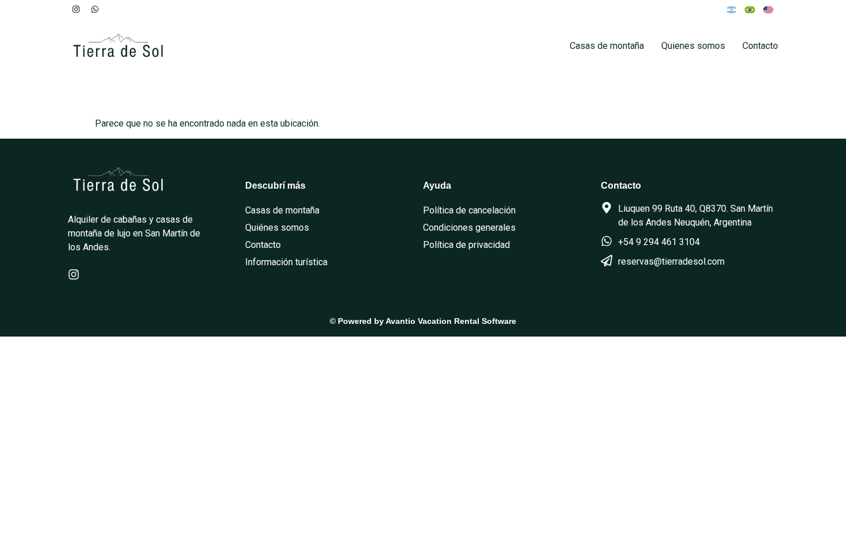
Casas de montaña (607, 45)
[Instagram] (76, 9)
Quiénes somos (277, 227)
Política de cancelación (469, 210)
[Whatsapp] (95, 9)
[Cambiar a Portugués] (750, 9)
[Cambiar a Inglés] (768, 9)
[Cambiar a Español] (731, 9)
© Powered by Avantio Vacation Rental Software (423, 321)
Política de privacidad (466, 244)
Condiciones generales (469, 227)
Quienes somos (693, 45)
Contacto (760, 45)
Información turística (286, 262)
